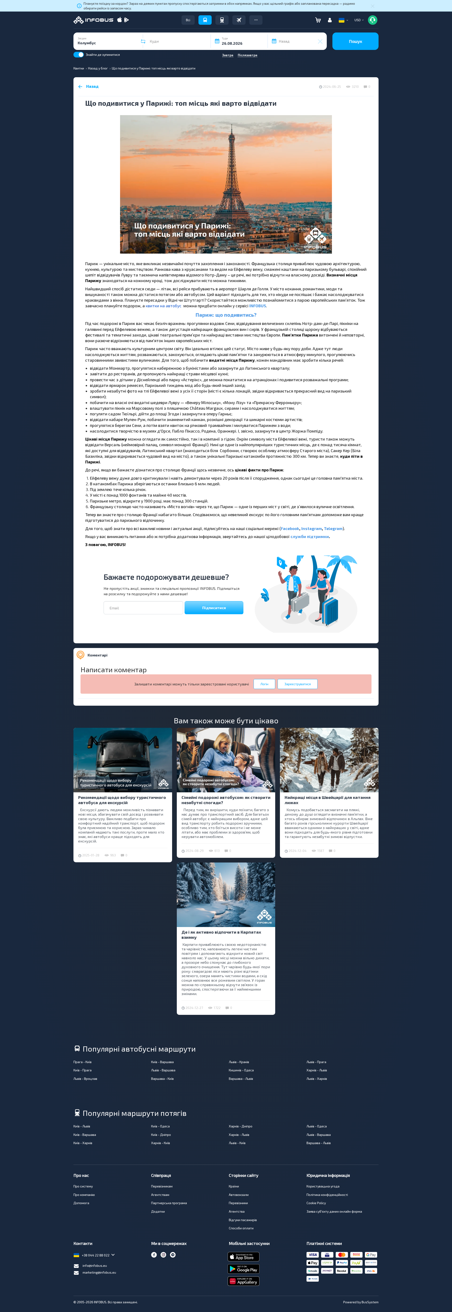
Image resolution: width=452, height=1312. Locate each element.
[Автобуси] (205, 20)
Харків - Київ (160, 1143)
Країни (234, 1186)
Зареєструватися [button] (297, 684)
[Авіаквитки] (239, 20)
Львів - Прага (316, 1062)
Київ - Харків (82, 1143)
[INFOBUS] (93, 20)
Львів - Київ (237, 1143)
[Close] (372, 5)
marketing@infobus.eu (99, 1272)
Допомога (81, 1203)
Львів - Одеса (317, 1126)
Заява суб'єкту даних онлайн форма (334, 1211)
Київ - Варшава (162, 1062)
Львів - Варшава (163, 1070)
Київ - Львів (81, 1126)
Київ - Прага (82, 1070)
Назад (92, 86)
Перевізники (238, 1203)
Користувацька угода (323, 1186)
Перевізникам (162, 1186)
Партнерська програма (169, 1203)
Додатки (158, 1211)
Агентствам (160, 1195)
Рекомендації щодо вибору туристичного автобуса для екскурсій (122, 800)
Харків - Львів (317, 1070)
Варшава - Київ (162, 1079)
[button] (255, 20)
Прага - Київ (82, 1062)
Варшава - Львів (241, 1079)
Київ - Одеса (160, 1126)
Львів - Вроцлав (85, 1079)
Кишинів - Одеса (241, 1070)
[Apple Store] (119, 20)
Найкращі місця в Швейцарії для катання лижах (328, 800)
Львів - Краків (239, 1062)
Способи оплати (241, 1228)
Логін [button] (264, 684)
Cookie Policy (316, 1203)
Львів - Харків (317, 1079)
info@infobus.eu (95, 1265)
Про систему (83, 1186)
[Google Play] (126, 20)
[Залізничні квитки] (222, 20)
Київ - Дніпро (161, 1135)
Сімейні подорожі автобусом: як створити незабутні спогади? (226, 800)
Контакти (82, 1243)
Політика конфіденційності (327, 1195)
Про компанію (84, 1195)
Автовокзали (239, 1195)
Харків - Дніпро (240, 1126)
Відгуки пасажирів (243, 1220)
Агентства (237, 1211)
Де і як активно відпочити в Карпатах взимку (221, 934)
